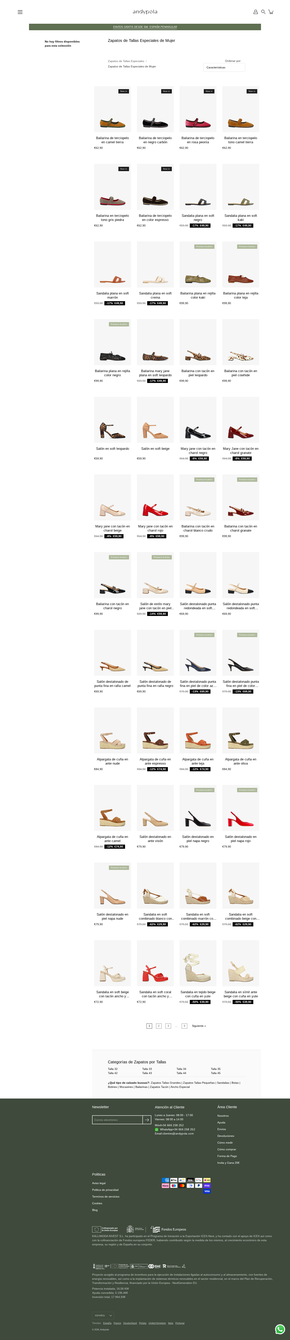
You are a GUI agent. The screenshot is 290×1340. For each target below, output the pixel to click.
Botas (235, 1082)
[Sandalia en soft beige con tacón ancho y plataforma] (112, 963)
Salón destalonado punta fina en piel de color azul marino (198, 686)
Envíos (221, 1129)
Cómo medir (225, 1142)
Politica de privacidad (105, 1189)
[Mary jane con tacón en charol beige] (112, 497)
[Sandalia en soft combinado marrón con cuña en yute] (198, 886)
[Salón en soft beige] (155, 420)
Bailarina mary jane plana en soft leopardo (155, 373)
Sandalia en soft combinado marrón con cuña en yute (198, 919)
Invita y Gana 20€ (228, 1162)
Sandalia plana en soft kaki (240, 218)
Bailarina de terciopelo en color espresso (155, 218)
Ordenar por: (233, 60)
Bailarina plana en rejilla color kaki (197, 295)
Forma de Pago (227, 1156)
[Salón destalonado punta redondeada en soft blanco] (240, 575)
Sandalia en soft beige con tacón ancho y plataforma (112, 996)
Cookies (97, 1203)
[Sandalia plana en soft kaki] (240, 187)
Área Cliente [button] (227, 1107)
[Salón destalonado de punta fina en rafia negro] (155, 653)
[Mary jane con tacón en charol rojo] (155, 497)
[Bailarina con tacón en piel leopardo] (198, 342)
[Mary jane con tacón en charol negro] (198, 420)
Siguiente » (199, 1025)
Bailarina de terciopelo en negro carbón (155, 140)
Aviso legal (99, 1183)
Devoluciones (225, 1135)
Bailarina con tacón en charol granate (240, 528)
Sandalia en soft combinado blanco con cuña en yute (155, 919)
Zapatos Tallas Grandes (166, 1082)
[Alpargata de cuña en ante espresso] (155, 730)
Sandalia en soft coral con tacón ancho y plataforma (155, 996)
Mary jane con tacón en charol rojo (155, 528)
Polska (142, 1323)
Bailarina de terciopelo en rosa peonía (197, 140)
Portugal (179, 1323)
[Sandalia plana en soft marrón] (112, 264)
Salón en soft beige (155, 449)
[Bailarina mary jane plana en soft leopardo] (155, 342)
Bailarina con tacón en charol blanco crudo (197, 528)
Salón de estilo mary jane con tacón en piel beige (155, 608)
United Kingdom (157, 1323)
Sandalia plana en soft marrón (112, 295)
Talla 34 (181, 1068)
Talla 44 (181, 1073)
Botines (112, 1086)
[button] (263, 12)
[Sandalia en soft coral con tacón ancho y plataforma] (155, 963)
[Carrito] (271, 12)
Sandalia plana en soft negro (198, 218)
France (117, 1323)
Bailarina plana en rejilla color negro (112, 373)
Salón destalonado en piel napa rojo (240, 839)
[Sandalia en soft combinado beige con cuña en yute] (240, 886)
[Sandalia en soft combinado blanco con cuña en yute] (155, 886)
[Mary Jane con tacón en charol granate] (240, 420)
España (107, 1323)
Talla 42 (113, 1073)
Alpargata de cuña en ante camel (112, 839)
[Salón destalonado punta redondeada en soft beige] (198, 575)
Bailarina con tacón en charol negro (112, 606)
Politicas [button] (98, 1174)
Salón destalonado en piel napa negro (198, 839)
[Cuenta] (256, 12)
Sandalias (223, 1082)
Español (100, 1315)
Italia (170, 1323)
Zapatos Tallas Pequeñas (199, 1082)
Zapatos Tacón (159, 1086)
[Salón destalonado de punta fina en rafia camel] (112, 653)
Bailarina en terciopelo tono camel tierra (240, 140)
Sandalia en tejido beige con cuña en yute (198, 994)
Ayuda (221, 1122)
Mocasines (126, 1086)
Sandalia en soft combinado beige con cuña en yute (240, 919)
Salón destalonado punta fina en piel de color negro (241, 686)
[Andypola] (145, 12)
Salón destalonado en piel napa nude (112, 916)
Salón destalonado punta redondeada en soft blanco (241, 608)
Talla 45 (216, 1073)
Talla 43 (147, 1073)
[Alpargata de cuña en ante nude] (112, 730)
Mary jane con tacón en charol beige (112, 528)
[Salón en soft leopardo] (112, 420)
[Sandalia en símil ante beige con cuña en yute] (240, 963)
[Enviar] (146, 1119)
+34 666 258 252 (172, 1125)
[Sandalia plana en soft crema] (155, 264)
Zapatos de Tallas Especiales (126, 61)
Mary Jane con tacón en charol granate (240, 451)
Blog (95, 1210)
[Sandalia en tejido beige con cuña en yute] (198, 963)
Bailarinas (141, 1086)
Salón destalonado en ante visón (155, 839)
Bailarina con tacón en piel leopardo (197, 373)
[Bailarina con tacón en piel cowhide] (240, 342)
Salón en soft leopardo (112, 449)
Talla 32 (113, 1068)
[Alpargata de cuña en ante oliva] (240, 730)
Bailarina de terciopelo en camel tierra (112, 140)
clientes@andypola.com (178, 1133)
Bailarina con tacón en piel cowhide (240, 373)
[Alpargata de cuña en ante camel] (112, 808)
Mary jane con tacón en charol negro (198, 451)
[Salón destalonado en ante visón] (155, 808)
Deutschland (130, 1323)
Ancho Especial (180, 1086)
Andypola (104, 1329)
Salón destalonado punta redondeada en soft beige (198, 608)
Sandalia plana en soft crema (155, 295)
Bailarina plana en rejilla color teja (240, 295)
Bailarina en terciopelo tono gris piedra (112, 218)
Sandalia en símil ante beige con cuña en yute (241, 994)
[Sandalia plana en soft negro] (198, 187)
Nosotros (223, 1115)
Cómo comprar (226, 1149)
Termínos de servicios (105, 1196)
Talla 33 (147, 1068)
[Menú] (20, 12)
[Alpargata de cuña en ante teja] (198, 730)
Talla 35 (216, 1068)
